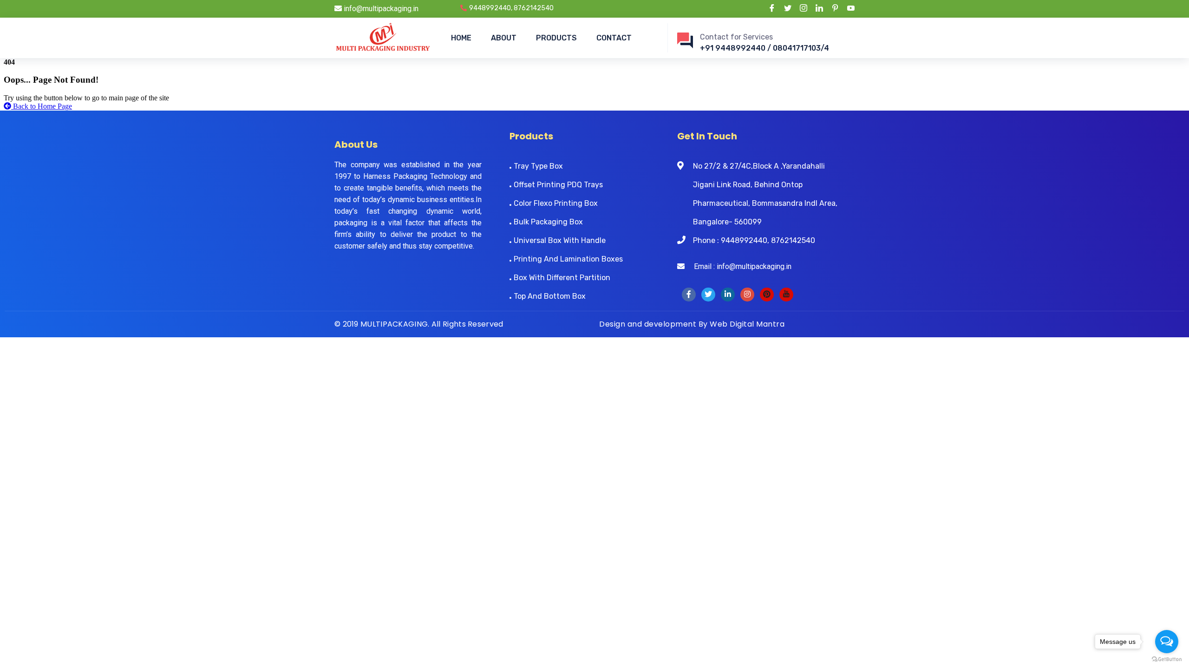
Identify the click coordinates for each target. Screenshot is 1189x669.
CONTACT (614, 37)
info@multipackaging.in (380, 8)
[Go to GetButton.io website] (1167, 659)
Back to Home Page (41, 106)
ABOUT (503, 37)
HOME (461, 37)
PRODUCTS (556, 37)
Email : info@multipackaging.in (738, 266)
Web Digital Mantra (747, 324)
